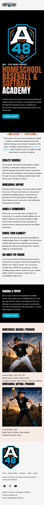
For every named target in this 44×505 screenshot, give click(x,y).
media (29, 473)
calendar (22, 473)
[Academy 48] (9, 6)
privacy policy (12, 473)
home (4, 473)
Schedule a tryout (10, 116)
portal (35, 473)
